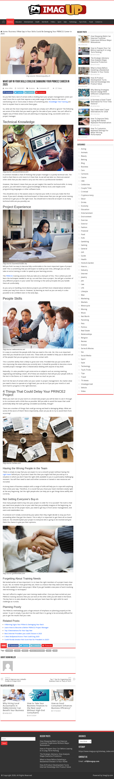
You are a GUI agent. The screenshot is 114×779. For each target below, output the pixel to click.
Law (82, 284)
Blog (83, 163)
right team (7, 474)
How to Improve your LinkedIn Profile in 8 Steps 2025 (15, 679)
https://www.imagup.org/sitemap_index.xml (96, 751)
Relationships (86, 334)
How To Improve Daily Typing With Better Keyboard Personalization (101, 121)
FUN (83, 238)
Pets (82, 323)
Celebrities (85, 185)
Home (3, 21)
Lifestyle (84, 291)
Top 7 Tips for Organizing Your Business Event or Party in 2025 (60, 679)
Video (83, 391)
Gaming (84, 245)
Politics (53, 22)
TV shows (85, 380)
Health (37, 22)
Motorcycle (85, 306)
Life (82, 288)
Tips (83, 373)
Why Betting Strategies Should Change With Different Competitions (100, 92)
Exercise (84, 220)
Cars (83, 170)
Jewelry (84, 277)
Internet (84, 274)
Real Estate (85, 331)
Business (10, 22)
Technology (73, 22)
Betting (84, 160)
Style (65, 22)
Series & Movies (87, 348)
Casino (83, 177)
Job (82, 281)
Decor (83, 199)
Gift (82, 252)
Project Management (37, 650)
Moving (84, 309)
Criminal (84, 192)
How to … (85, 266)
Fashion (84, 227)
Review (84, 341)
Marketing (85, 299)
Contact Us (98, 22)
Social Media (86, 356)
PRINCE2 (9, 276)
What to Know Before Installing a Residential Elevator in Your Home (100, 70)
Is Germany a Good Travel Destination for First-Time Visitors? (101, 102)
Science (84, 345)
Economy (84, 206)
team (55, 650)
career (17, 650)
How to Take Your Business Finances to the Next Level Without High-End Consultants (37, 708)
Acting (83, 149)
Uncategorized (87, 384)
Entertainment (28, 22)
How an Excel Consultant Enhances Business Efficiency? (61, 705)
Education (18, 22)
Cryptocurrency (87, 195)
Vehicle (84, 388)
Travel (91, 22)
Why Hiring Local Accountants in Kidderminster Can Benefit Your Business (13, 707)
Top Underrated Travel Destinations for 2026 (100, 111)
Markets (84, 302)
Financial (84, 231)
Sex (82, 352)
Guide (83, 256)
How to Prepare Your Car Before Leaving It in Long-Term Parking (101, 50)
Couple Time (86, 188)
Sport (59, 22)
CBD (82, 181)
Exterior (84, 224)
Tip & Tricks (83, 22)
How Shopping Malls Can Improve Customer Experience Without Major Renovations (101, 39)
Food (83, 234)
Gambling (85, 242)
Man (82, 295)
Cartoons (84, 174)
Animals (84, 152)
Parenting (85, 320)
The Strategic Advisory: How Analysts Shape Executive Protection (100, 60)
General (84, 249)
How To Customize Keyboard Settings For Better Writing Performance (99, 131)
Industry (84, 270)
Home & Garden (87, 263)
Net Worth (45, 22)
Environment (86, 217)
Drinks (83, 202)
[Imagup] (57, 9)
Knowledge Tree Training (58, 102)
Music (83, 313)
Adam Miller (9, 88)
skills (49, 650)
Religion (84, 338)
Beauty (84, 156)
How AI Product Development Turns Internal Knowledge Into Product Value (100, 81)
